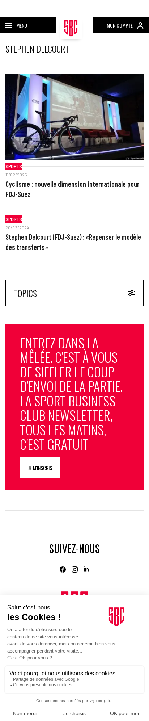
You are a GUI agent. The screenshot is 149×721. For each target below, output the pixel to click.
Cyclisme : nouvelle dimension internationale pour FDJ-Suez (72, 189)
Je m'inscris (40, 467)
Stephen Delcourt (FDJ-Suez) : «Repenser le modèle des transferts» (73, 241)
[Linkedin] (87, 569)
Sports (13, 166)
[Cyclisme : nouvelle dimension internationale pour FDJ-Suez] (74, 117)
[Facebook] (63, 569)
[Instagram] (75, 569)
